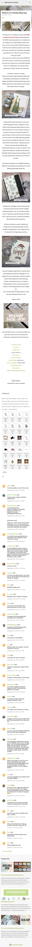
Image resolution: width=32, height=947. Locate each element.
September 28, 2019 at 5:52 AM (15, 490)
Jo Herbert (16, 347)
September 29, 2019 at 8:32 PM (15, 780)
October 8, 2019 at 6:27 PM (14, 847)
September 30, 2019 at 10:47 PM (16, 817)
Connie (9, 785)
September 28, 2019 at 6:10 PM (15, 670)
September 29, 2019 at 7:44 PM (15, 770)
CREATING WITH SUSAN (11, 2)
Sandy (9, 603)
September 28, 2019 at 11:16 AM (16, 589)
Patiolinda (10, 739)
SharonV (9, 728)
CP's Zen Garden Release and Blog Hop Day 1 (12, 875)
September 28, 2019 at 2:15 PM (15, 631)
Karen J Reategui (12, 363)
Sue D (8, 843)
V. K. (8, 644)
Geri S (8, 811)
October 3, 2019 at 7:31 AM (14, 838)
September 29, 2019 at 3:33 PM (15, 712)
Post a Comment (7, 851)
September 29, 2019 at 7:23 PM (15, 753)
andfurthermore (11, 758)
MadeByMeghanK (12, 624)
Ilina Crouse (16, 355)
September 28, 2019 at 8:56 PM (15, 680)
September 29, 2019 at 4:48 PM (15, 734)
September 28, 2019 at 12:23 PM (16, 609)
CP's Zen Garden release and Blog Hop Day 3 (12, 928)
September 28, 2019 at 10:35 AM (16, 568)
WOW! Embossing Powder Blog (16, 370)
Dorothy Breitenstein (13, 534)
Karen (8, 635)
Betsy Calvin (10, 664)
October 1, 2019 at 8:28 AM (14, 827)
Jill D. (8, 655)
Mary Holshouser (12, 505)
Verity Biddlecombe (16, 365)
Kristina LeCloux (11, 675)
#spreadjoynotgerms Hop (7, 901)
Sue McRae (10, 800)
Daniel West (16, 350)
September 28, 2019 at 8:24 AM (15, 541)
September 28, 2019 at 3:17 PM (15, 650)
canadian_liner (11, 546)
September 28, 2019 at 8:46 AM (15, 559)
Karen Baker (16, 368)
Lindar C (9, 696)
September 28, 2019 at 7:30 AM (15, 501)
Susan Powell (12, 360)
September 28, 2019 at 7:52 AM (15, 516)
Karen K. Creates (11, 495)
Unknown (9, 707)
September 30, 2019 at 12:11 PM (16, 806)
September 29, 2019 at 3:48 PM (15, 724)
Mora (8, 832)
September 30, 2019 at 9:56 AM (15, 795)
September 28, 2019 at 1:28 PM (15, 620)
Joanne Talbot (11, 614)
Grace (8, 585)
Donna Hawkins (11, 563)
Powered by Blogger (17, 945)
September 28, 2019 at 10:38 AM (16, 580)
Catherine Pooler (16, 344)
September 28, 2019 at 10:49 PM (16, 692)
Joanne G (9, 573)
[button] (3, 18)
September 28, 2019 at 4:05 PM (15, 660)
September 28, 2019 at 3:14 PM (15, 640)
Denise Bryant (11, 684)
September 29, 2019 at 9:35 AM (15, 702)
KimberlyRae (10, 716)
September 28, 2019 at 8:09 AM (15, 529)
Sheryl (9, 821)
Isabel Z (9, 485)
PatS (8, 774)
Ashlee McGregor (16, 357)
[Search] (30, 2)
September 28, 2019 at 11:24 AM (16, 599)
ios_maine (10, 594)
